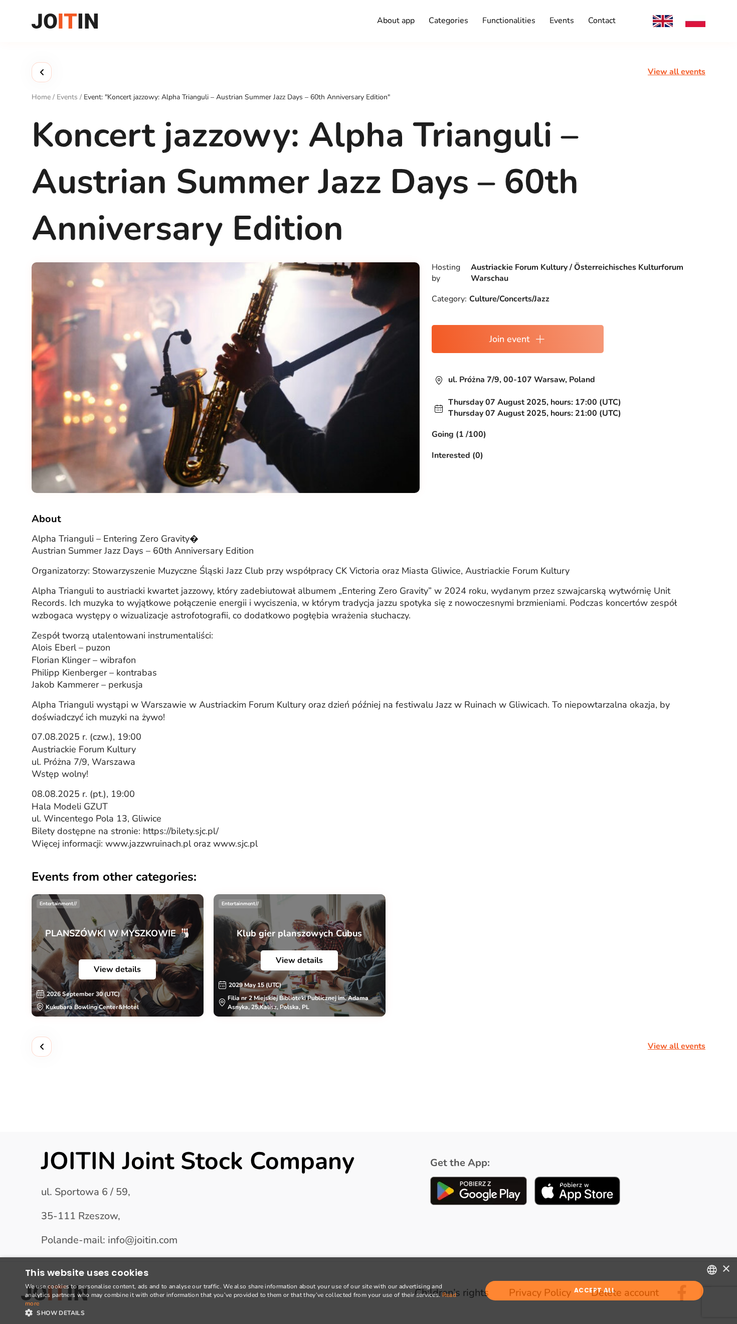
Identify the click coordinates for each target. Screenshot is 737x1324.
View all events (676, 72)
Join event (509, 339)
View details (117, 969)
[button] (246, 1311)
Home (41, 97)
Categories (448, 20)
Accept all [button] (594, 1290)
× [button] (725, 1269)
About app (396, 20)
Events (561, 20)
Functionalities (508, 20)
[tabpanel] (118, 955)
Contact (602, 20)
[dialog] (368, 1290)
